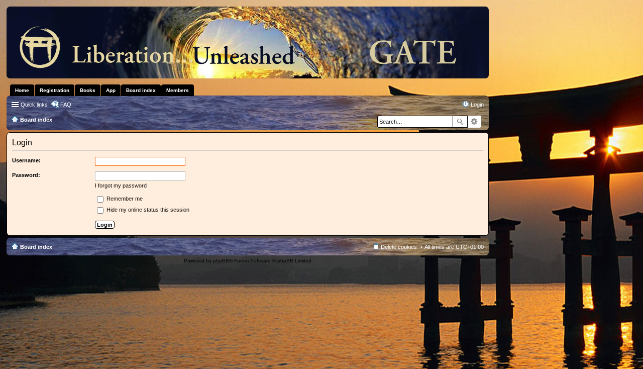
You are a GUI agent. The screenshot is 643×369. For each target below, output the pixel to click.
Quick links (34, 105)
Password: (26, 175)
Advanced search (474, 122)
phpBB (221, 260)
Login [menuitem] (477, 105)
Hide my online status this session (147, 210)
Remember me (124, 199)
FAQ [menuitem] (65, 105)
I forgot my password (121, 185)
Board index (36, 247)
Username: (26, 160)
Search (460, 122)
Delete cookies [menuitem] (399, 247)
